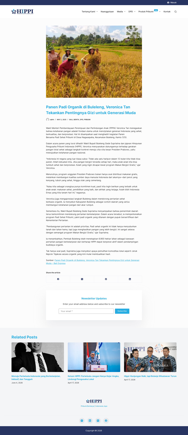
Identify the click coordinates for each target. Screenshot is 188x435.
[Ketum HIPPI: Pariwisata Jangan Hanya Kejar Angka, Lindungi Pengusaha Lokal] (38, 357)
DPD (131, 11)
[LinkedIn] (130, 279)
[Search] (175, 12)
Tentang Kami (88, 11)
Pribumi (87, 119)
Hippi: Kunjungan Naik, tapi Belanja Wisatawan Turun (94, 376)
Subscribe (122, 311)
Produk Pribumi (148, 11)
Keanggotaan (107, 11)
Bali (71, 119)
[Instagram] (82, 421)
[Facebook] (58, 279)
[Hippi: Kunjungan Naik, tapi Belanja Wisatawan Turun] (94, 357)
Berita (76, 119)
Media (120, 11)
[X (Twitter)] (82, 279)
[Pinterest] (106, 279)
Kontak (167, 11)
